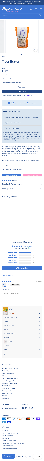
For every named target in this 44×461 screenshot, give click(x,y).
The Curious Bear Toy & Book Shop (13, 443)
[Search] (40, 15)
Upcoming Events (7, 393)
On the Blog (5, 438)
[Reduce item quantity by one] (3, 78)
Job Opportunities (7, 436)
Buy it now (22, 91)
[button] (6, 181)
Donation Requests (8, 373)
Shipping (4, 83)
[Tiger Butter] (15, 214)
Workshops (5, 396)
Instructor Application (9, 381)
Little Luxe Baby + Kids (9, 441)
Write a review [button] (22, 268)
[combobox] (22, 15)
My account (5, 398)
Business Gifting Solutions (10, 368)
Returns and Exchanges (9, 388)
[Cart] (35, 9)
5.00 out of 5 (27, 246)
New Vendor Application (9, 383)
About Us (5, 431)
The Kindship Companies (9, 448)
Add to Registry (11, 175)
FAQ (3, 376)
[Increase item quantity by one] (10, 78)
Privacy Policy (6, 386)
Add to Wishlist (32, 175)
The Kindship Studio (8, 446)
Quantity (5, 75)
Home (3, 56)
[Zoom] (35, 50)
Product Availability (12, 111)
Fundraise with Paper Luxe (10, 378)
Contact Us (5, 371)
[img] (6, 282)
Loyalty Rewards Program (10, 433)
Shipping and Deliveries (9, 391)
